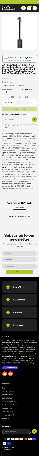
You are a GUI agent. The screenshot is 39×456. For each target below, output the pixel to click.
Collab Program (8, 412)
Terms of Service (8, 391)
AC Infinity (5, 79)
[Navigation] (34, 8)
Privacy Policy (7, 395)
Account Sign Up (8, 415)
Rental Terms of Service (11, 405)
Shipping (5, 85)
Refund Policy (7, 408)
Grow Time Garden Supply (9, 8)
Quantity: (9, 102)
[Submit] (34, 431)
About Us (5, 418)
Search (5, 388)
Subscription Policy (9, 401)
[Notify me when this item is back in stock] (34, 119)
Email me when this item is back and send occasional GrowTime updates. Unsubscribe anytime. (20, 125)
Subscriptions (7, 398)
